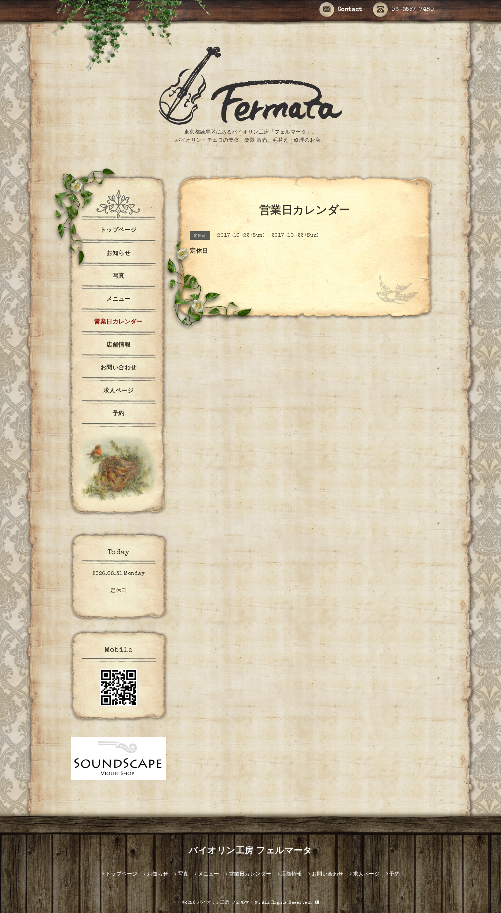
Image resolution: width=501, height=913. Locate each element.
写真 (119, 276)
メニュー (118, 299)
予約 (119, 414)
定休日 (118, 591)
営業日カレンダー (118, 322)
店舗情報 (118, 345)
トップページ (118, 230)
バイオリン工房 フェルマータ (250, 851)
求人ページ (118, 391)
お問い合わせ (118, 368)
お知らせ (118, 254)
